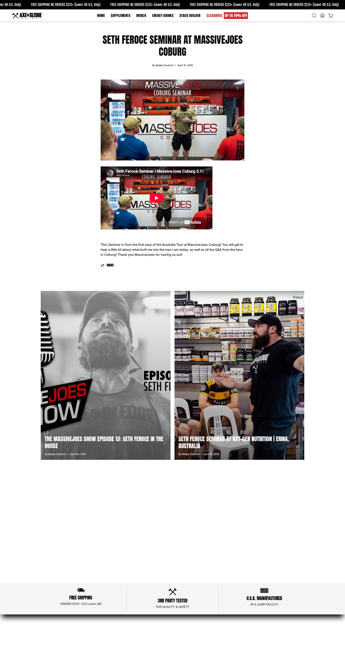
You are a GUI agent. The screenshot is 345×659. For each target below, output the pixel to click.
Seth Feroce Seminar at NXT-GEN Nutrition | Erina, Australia (233, 442)
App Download (120, 624)
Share (110, 265)
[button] (141, 15)
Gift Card (169, 631)
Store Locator (119, 618)
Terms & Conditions (178, 618)
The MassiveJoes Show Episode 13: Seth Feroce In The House (104, 442)
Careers (115, 631)
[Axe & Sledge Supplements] (27, 15)
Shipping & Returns (177, 624)
